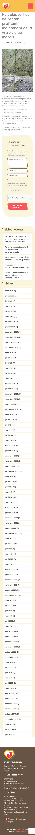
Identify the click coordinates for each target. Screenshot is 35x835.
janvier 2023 (10, 513)
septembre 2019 (11, 719)
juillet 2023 (9, 482)
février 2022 (10, 569)
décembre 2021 (11, 580)
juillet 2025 (9, 358)
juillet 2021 (9, 605)
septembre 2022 (11, 533)
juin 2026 (8, 301)
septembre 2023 (11, 471)
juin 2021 (8, 611)
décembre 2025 (11, 332)
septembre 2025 (11, 347)
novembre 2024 (11, 399)
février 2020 (10, 693)
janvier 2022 (10, 575)
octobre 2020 (10, 652)
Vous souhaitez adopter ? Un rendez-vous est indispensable (17, 258)
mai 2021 (8, 616)
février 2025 (10, 384)
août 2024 (9, 415)
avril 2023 (9, 497)
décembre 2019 (11, 704)
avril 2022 (9, 559)
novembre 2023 (11, 461)
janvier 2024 (10, 451)
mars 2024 (9, 440)
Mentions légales (20, 831)
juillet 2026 (9, 296)
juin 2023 (8, 487)
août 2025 (9, 353)
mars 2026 (9, 316)
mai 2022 (8, 554)
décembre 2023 (11, 456)
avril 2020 (9, 683)
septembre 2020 (11, 657)
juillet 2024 (9, 420)
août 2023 (9, 476)
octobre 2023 (10, 466)
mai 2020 (8, 678)
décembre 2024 (11, 394)
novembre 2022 (11, 523)
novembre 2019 (11, 709)
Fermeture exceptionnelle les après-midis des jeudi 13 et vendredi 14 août (17, 275)
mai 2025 (8, 368)
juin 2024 (8, 425)
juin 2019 (8, 735)
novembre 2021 (11, 585)
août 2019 (9, 724)
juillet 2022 (9, 544)
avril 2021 (9, 621)
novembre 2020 (11, 647)
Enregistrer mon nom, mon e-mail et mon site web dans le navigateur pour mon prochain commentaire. (17, 186)
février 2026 (10, 322)
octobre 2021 (10, 590)
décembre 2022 (11, 518)
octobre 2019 (10, 714)
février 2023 (10, 507)
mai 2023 (8, 492)
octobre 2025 (10, 342)
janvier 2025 (10, 389)
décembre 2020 (11, 642)
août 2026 (9, 291)
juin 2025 (8, 363)
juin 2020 (8, 673)
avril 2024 (9, 435)
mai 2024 (8, 430)
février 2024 (10, 445)
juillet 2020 (9, 667)
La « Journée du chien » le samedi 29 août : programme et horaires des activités (17, 239)
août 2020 (9, 662)
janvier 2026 (10, 327)
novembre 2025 (11, 337)
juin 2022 (8, 549)
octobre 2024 (10, 404)
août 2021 (9, 600)
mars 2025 (9, 378)
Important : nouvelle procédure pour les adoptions (17, 266)
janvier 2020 (10, 698)
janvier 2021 (10, 636)
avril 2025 (9, 373)
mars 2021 (9, 626)
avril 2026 (9, 311)
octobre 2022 (10, 528)
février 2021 (10, 631)
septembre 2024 (11, 409)
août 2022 (9, 538)
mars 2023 (9, 502)
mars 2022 (9, 564)
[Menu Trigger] (30, 6)
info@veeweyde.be (10, 781)
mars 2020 (9, 688)
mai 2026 (8, 306)
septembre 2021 (11, 595)
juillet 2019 (9, 729)
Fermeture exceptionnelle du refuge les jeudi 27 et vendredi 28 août (17, 249)
